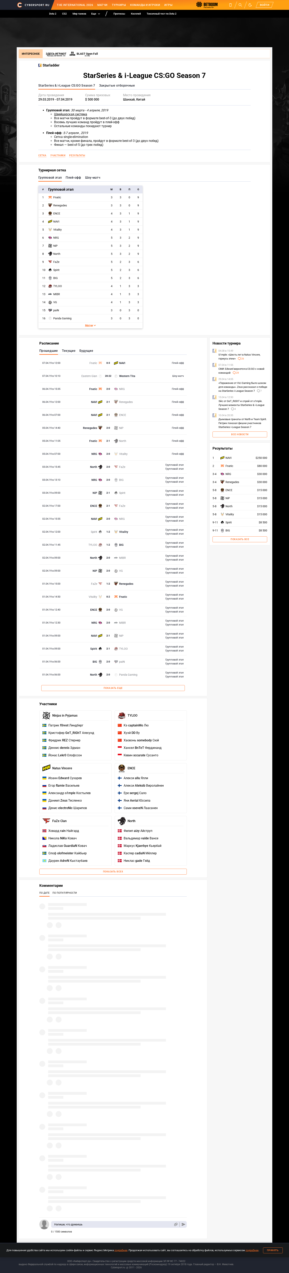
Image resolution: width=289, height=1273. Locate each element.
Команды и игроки (145, 4)
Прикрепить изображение (176, 1224)
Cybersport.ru (118, 1267)
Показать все (240, 539)
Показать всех (113, 871)
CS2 (64, 13)
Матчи (102, 4)
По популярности (64, 892)
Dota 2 (52, 13)
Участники (57, 155)
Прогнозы (119, 13)
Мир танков (79, 13)
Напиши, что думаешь (68, 1224)
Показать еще (113, 688)
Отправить (183, 1224)
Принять (273, 1250)
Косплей (136, 13)
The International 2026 (75, 4)
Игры (168, 4)
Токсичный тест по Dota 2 (161, 13)
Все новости (240, 434)
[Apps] (230, 5)
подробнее (120, 1250)
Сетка (42, 155)
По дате (44, 892)
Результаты (77, 155)
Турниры (119, 4)
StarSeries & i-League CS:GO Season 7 (66, 85)
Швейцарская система (70, 114)
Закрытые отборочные (117, 85)
